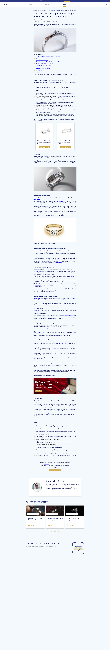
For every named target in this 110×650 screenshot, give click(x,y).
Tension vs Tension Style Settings (42, 66)
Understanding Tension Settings (42, 60)
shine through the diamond (47, 354)
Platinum (38, 332)
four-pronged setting (63, 343)
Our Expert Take (39, 70)
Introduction (38, 58)
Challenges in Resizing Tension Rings (43, 68)
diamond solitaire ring (56, 348)
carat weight (61, 299)
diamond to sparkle (63, 277)
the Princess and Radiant (68, 315)
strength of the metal (47, 328)
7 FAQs (37, 72)
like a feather (59, 262)
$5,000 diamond (59, 201)
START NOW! (67, 1)
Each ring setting (37, 271)
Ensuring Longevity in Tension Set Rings (43, 65)
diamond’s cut (48, 306)
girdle (75, 285)
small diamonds (38, 310)
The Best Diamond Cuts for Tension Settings (44, 63)
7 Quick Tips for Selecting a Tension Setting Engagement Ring (48, 56)
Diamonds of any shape (38, 298)
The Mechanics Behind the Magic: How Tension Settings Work (48, 61)
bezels (38, 199)
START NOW (38, 390)
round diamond (72, 290)
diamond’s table (38, 285)
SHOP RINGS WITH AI (44, 147)
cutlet (51, 285)
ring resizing (69, 373)
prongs (35, 199)
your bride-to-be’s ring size (53, 413)
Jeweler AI (46, 464)
